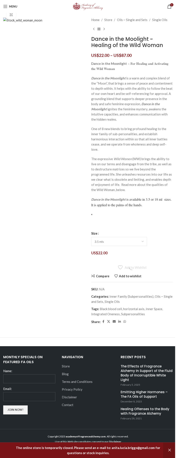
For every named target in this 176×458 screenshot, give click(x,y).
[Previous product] (93, 29)
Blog (65, 374)
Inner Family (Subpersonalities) (131, 296)
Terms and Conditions (77, 382)
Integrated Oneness (105, 314)
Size (94, 233)
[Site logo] (88, 6)
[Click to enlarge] (11, 15)
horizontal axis (133, 309)
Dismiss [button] (169, 450)
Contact (67, 405)
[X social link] (108, 322)
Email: (7, 389)
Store (108, 20)
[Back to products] (99, 29)
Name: (7, 371)
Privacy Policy (72, 389)
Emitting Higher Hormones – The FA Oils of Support (144, 394)
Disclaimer (69, 397)
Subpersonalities (133, 314)
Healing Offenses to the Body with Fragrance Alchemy (145, 411)
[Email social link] (114, 322)
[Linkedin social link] (119, 322)
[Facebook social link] (103, 322)
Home (95, 20)
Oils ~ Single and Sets (132, 20)
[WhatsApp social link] (124, 322)
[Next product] (104, 29)
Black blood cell (111, 309)
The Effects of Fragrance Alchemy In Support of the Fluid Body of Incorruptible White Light (147, 373)
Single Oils (159, 20)
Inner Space (154, 309)
